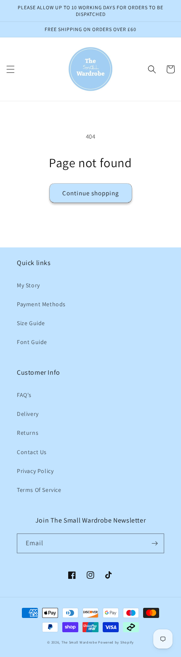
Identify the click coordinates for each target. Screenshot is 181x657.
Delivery (28, 414)
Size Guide (31, 323)
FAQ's (24, 395)
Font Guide (32, 342)
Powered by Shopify (116, 642)
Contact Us (32, 452)
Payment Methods (41, 304)
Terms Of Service (39, 490)
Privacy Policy (35, 471)
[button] (10, 69)
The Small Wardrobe (79, 642)
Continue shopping (90, 193)
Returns (27, 432)
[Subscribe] (154, 543)
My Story (28, 285)
